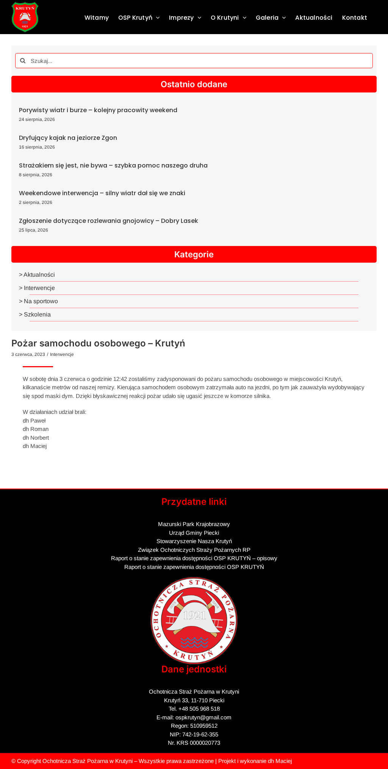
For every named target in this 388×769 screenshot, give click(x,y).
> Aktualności (37, 274)
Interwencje (62, 354)
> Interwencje (37, 288)
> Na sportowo (38, 301)
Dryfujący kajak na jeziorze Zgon (68, 137)
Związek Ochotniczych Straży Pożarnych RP (194, 550)
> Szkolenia (35, 314)
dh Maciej (280, 761)
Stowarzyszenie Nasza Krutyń (194, 541)
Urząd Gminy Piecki (194, 532)
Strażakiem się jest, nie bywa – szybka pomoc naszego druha (113, 165)
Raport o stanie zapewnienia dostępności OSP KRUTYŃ (194, 567)
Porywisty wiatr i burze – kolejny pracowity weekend (98, 110)
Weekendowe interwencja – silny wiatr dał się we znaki (102, 193)
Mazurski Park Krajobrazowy (194, 524)
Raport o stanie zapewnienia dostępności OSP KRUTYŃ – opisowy (194, 558)
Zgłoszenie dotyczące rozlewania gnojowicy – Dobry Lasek (108, 220)
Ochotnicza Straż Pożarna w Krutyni (87, 761)
